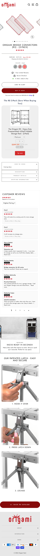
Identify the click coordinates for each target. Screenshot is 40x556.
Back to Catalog (21, 504)
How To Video (20, 164)
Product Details (20, 175)
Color (20, 63)
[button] (20, 50)
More (19, 540)
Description (20, 172)
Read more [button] (7, 255)
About (19, 528)
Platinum (15, 67)
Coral (25, 67)
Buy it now (20, 90)
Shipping (14, 59)
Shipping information (20, 179)
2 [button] (15, 310)
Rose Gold (20, 67)
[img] (20, 214)
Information (19, 534)
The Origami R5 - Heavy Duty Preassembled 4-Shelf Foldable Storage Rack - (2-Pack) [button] (20, 131)
